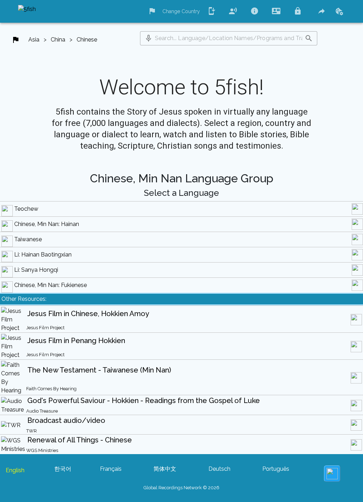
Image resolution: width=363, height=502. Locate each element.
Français (111, 468)
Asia (33, 39)
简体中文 (164, 468)
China (58, 39)
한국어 (62, 468)
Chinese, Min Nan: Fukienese (50, 285)
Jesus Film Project (45, 327)
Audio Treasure (42, 411)
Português (275, 468)
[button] (148, 38)
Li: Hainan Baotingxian (43, 254)
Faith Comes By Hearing (51, 388)
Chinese (87, 39)
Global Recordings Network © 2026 (181, 487)
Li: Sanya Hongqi (36, 269)
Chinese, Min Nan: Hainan (46, 224)
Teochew (26, 208)
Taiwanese (28, 239)
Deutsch (219, 468)
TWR (31, 431)
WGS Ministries (42, 450)
